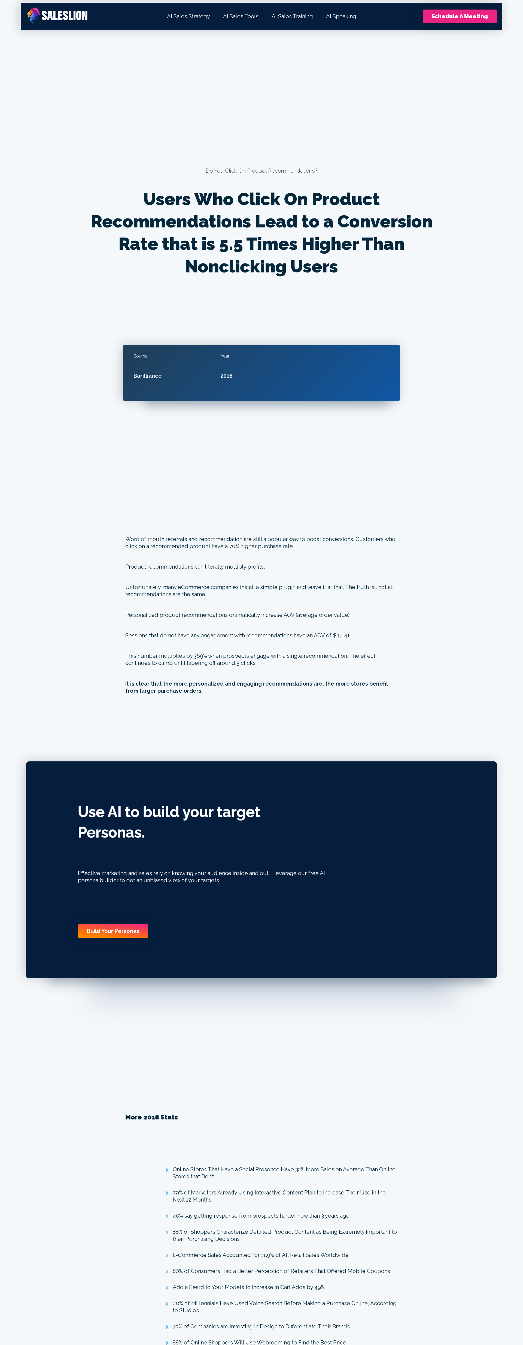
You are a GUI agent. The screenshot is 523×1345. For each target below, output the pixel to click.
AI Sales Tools (241, 16)
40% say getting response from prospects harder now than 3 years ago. (262, 1215)
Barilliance (147, 376)
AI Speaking (341, 16)
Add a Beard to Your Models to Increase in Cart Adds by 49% (249, 1287)
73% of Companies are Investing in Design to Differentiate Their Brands (261, 1326)
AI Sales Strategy (188, 16)
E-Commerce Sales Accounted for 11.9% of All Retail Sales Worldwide (261, 1255)
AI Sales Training (292, 16)
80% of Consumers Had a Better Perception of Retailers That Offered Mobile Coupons (281, 1271)
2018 (226, 376)
